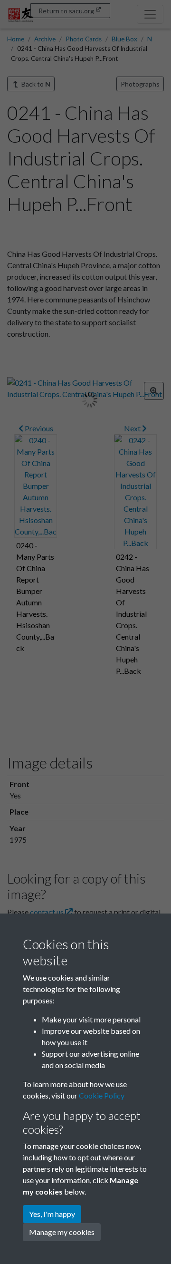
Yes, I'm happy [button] (52, 1213)
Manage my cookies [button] (62, 1231)
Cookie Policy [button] (101, 1095)
